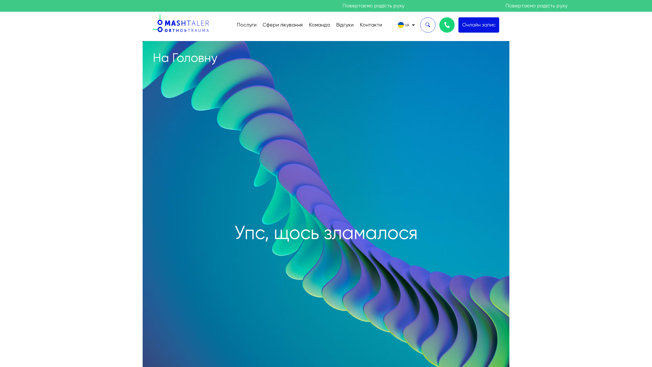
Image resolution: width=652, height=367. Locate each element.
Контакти (371, 25)
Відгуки (345, 25)
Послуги (246, 25)
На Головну (185, 57)
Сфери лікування (283, 25)
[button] (406, 25)
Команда (319, 25)
